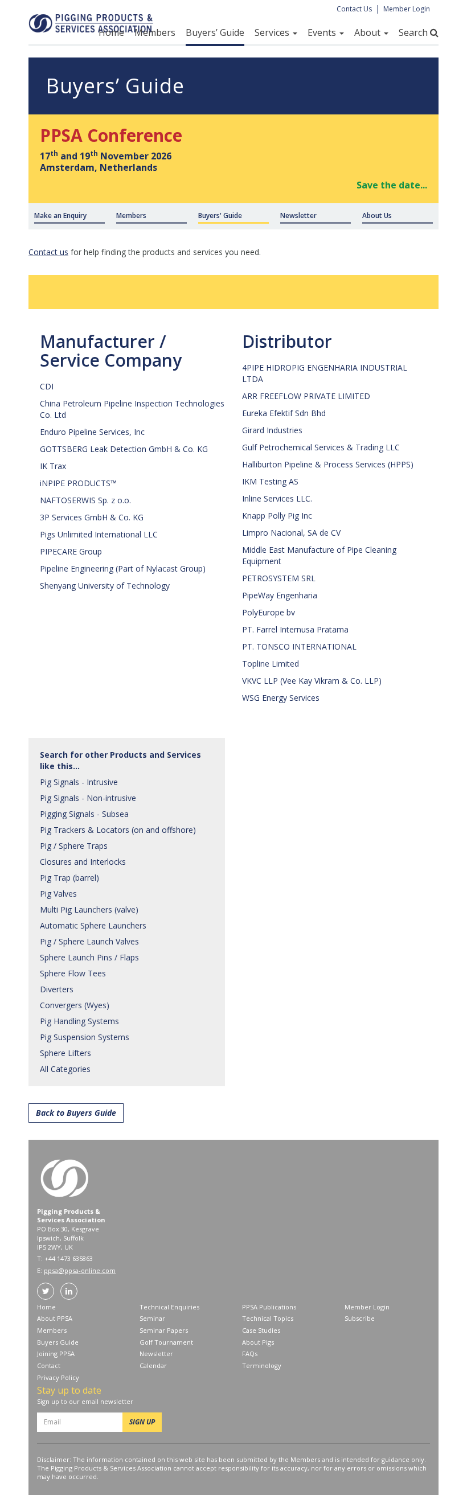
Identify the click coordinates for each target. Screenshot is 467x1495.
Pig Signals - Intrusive (79, 782)
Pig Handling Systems (79, 1021)
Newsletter (156, 1353)
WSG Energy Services (280, 697)
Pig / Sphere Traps (74, 845)
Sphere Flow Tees (73, 973)
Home (111, 32)
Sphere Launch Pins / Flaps (89, 957)
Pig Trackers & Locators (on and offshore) (118, 829)
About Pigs (258, 1342)
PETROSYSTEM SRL (279, 578)
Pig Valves (58, 893)
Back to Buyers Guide (76, 1112)
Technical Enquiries (169, 1307)
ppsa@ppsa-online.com (80, 1270)
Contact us (48, 252)
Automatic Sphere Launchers (93, 925)
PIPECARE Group (71, 551)
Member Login (406, 9)
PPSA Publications (269, 1307)
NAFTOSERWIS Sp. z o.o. (85, 500)
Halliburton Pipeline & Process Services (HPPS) (327, 464)
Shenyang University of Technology (105, 585)
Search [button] (414, 32)
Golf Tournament (166, 1342)
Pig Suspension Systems (84, 1037)
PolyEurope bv (268, 612)
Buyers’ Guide (215, 32)
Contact (48, 1365)
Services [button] (273, 32)
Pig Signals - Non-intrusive (88, 797)
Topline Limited (270, 663)
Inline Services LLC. (277, 498)
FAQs (249, 1353)
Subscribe (360, 1318)
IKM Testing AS (270, 481)
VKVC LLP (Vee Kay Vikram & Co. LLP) (312, 680)
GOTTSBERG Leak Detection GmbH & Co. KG (124, 448)
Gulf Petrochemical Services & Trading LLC (321, 447)
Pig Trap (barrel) (69, 877)
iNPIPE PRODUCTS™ (78, 483)
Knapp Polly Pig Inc (277, 515)
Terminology (261, 1365)
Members (154, 32)
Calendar (153, 1365)
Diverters (56, 989)
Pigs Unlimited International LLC (99, 534)
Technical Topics (267, 1318)
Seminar (152, 1318)
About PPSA (54, 1318)
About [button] (368, 32)
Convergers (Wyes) (74, 1005)
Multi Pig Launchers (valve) (89, 909)
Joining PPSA (56, 1353)
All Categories (65, 1068)
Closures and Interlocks (83, 861)
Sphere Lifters (65, 1053)
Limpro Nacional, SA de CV (291, 532)
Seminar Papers (164, 1330)
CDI (47, 386)
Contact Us (354, 9)
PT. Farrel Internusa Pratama (295, 629)
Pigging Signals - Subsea (84, 813)
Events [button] (323, 32)
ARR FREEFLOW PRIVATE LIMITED (306, 396)
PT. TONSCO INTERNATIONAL (299, 646)
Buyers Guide (58, 1342)
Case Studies (261, 1330)
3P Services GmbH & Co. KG (92, 517)
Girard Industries (272, 430)
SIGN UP (142, 1422)
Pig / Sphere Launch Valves (89, 941)
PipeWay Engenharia (279, 595)
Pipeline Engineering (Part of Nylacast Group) (123, 568)
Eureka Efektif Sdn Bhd (284, 413)
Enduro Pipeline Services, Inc (92, 431)
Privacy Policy (58, 1377)
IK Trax (53, 466)
